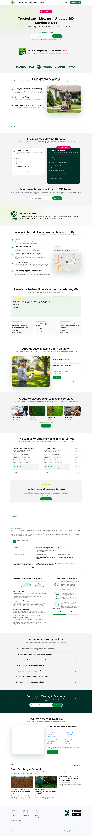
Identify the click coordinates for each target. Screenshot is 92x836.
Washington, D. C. (51, 729)
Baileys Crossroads (69, 745)
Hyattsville (67, 737)
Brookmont (49, 745)
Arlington (49, 730)
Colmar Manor (68, 732)
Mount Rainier (50, 732)
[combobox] (67, 362)
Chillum (48, 734)
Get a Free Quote (53, 752)
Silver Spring (67, 736)
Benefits (37, 815)
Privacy (79, 831)
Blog (12, 818)
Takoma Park (68, 729)
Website (16, 472)
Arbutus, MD (47, 15)
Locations (36, 15)
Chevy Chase (50, 741)
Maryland (41, 15)
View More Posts (76, 765)
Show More (14, 126)
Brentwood (49, 743)
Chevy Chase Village (51, 739)
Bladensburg (68, 739)
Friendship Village (51, 736)
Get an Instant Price (75, 2)
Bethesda (67, 741)
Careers (25, 818)
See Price (57, 377)
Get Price (56, 36)
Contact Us (26, 813)
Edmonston (67, 743)
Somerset (67, 730)
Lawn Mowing (54, 15)
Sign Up (37, 813)
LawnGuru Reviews (15, 823)
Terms (75, 831)
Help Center (26, 815)
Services (13, 813)
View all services (46, 426)
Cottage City (68, 734)
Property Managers (16, 820)
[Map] (28, 739)
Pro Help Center (39, 818)
